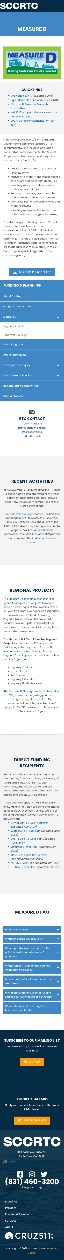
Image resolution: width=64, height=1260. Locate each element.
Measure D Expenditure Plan (25, 599)
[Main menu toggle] (60, 5)
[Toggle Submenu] (58, 317)
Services (10, 1221)
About (9, 1227)
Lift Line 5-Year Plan (23, 867)
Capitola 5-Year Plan (24, 847)
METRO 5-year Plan (22, 863)
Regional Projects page (17, 655)
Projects (10, 1208)
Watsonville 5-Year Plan (25, 831)
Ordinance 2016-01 (22, 95)
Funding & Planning (17, 1214)
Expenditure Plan (21, 100)
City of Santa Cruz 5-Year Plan (29, 823)
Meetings (11, 1202)
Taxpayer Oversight (21, 514)
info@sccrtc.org (32, 432)
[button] (32, 929)
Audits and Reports (44, 538)
